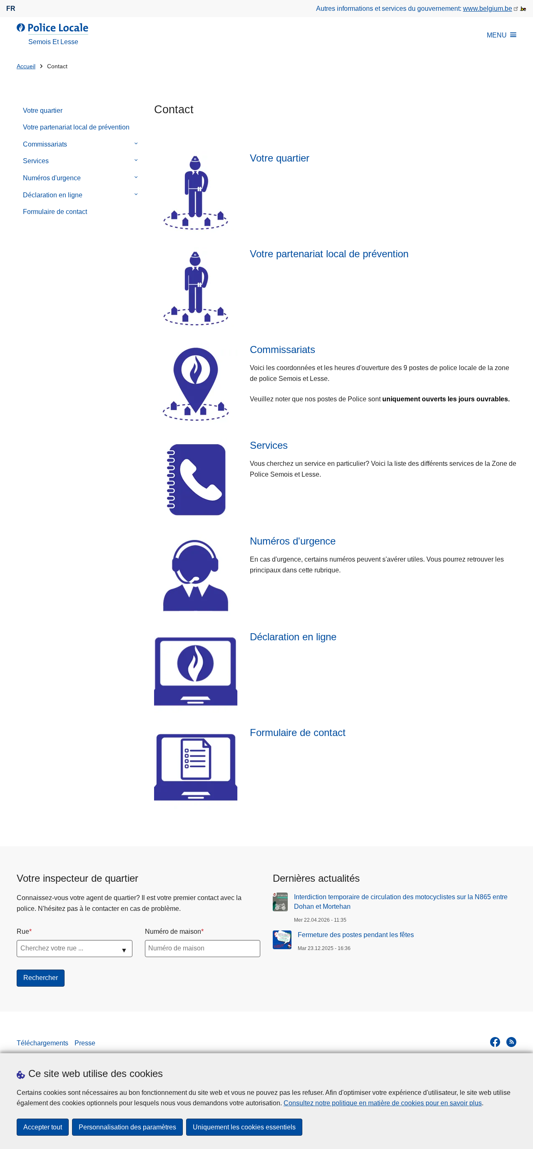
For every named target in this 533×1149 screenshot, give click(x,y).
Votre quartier (42, 110)
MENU (497, 35)
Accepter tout (42, 1127)
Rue (23, 931)
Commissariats (45, 144)
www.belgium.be (487, 8)
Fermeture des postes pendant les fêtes (356, 934)
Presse (85, 1043)
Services (36, 160)
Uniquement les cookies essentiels (244, 1127)
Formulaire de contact (55, 211)
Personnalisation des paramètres (127, 1127)
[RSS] (511, 1042)
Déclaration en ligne (52, 195)
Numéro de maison (173, 931)
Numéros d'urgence (52, 178)
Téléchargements (42, 1043)
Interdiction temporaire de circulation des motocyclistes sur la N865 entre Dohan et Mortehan (401, 901)
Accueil (26, 66)
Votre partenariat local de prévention (76, 127)
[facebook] (495, 1042)
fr (10, 8)
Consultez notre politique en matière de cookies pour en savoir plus (383, 1103)
